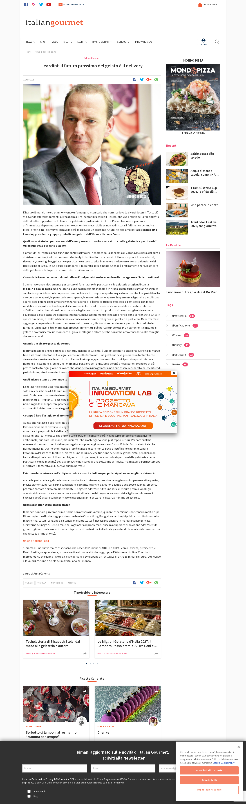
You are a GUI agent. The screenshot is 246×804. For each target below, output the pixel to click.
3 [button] (94, 663)
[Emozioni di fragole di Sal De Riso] (193, 269)
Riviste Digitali (100, 41)
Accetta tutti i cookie (209, 770)
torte (179, 364)
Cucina (180, 335)
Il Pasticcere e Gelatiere (44, 653)
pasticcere (183, 354)
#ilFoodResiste (49, 51)
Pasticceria (183, 315)
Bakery (180, 345)
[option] (56, 629)
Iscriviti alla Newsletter (73, 4)
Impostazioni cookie (209, 789)
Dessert (38, 726)
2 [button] (90, 663)
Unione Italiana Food (36, 540)
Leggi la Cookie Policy (223, 762)
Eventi (81, 41)
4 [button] (97, 663)
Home (28, 51)
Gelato (29, 582)
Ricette (29, 726)
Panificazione (184, 325)
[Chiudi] (239, 747)
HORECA (42, 582)
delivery (72, 582)
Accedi (204, 44)
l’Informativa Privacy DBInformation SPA (53, 779)
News (29, 41)
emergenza (57, 582)
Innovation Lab (144, 41)
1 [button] (86, 663)
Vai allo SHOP (210, 4)
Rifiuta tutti (209, 780)
